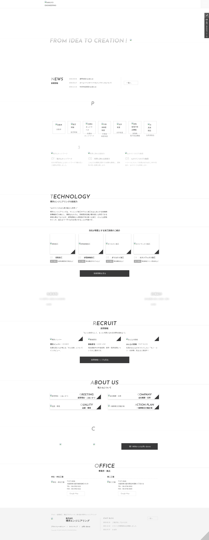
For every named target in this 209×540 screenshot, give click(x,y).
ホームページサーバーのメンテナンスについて (96, 83)
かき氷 (114, 529)
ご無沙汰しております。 (120, 522)
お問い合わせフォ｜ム (207, 29)
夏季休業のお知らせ (86, 79)
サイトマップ (73, 526)
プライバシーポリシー (58, 526)
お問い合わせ (86, 526)
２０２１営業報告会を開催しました (124, 526)
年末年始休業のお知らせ (88, 87)
